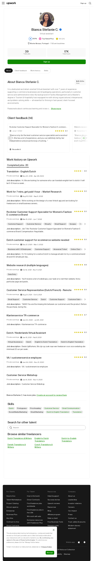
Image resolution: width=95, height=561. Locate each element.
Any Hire (9, 518)
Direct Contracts (12, 525)
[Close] (53, 530)
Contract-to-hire (12, 522)
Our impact (72, 511)
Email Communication (71, 408)
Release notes (53, 525)
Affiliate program (54, 514)
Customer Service (51, 408)
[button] (60, 29)
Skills (46, 70)
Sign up (46, 62)
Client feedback (21, 70)
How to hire (10, 496)
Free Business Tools (55, 522)
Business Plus (11, 514)
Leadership (72, 500)
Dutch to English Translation (58, 412)
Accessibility (57, 554)
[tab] (18, 165)
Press (70, 514)
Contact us (72, 518)
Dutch (11, 408)
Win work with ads (34, 516)
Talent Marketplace (13, 500)
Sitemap (67, 554)
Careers (71, 507)
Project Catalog (12, 503)
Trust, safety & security (77, 522)
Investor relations (75, 503)
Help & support (53, 496)
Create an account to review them (51, 395)
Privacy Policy (46, 547)
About (8, 70)
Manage (50, 552)
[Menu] (3, 3)
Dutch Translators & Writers (20, 438)
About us (71, 496)
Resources (52, 507)
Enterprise (10, 511)
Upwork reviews (54, 503)
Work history (35, 70)
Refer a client (53, 518)
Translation (77, 412)
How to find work (33, 496)
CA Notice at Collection (66, 549)
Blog (49, 511)
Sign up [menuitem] (83, 3)
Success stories (54, 500)
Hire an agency (12, 507)
